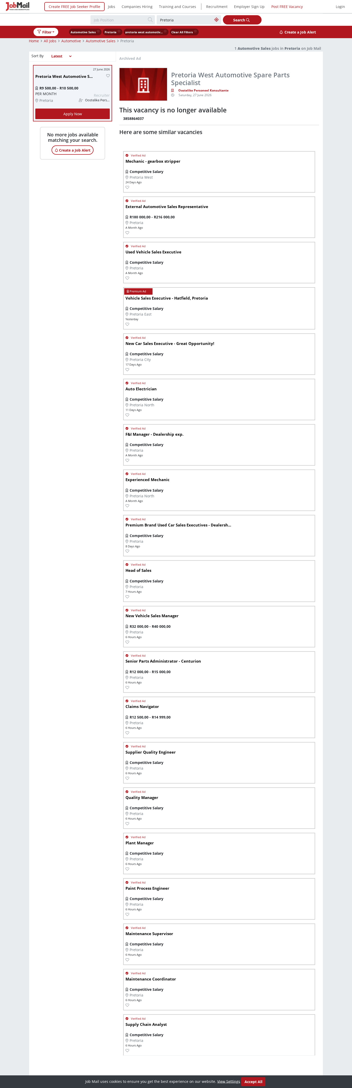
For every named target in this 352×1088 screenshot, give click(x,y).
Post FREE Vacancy (287, 6)
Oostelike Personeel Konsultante (203, 90)
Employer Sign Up (249, 6)
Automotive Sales (100, 40)
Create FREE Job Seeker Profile (74, 6)
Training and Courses (177, 6)
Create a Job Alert (300, 32)
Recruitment (217, 6)
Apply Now (72, 113)
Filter (47, 32)
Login (340, 6)
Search (239, 20)
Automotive (71, 40)
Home (34, 40)
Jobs (111, 6)
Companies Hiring (137, 6)
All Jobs (50, 40)
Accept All (253, 1081)
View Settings (228, 1081)
